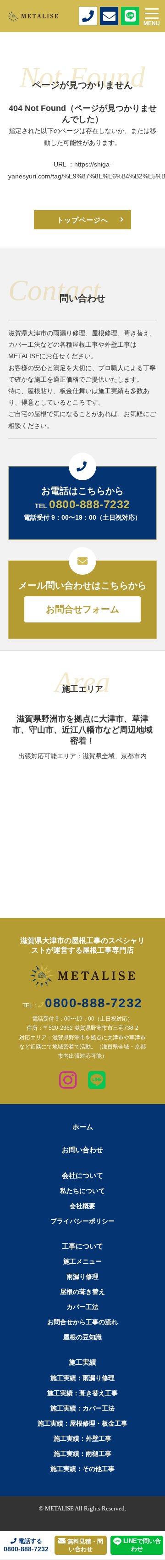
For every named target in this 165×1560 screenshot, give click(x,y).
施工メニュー (82, 1261)
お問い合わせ (82, 1150)
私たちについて (82, 1190)
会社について (82, 1175)
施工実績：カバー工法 (82, 1408)
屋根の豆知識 (82, 1337)
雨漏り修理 (82, 1276)
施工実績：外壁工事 (82, 1438)
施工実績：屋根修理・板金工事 (82, 1423)
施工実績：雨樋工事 (82, 1453)
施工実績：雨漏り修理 (82, 1378)
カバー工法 (82, 1306)
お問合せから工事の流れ (82, 1322)
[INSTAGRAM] (68, 1084)
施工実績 (82, 1362)
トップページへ (82, 220)
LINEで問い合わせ (141, 1545)
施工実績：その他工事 (82, 1468)
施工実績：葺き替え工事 (82, 1393)
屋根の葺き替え (82, 1291)
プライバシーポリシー (82, 1221)
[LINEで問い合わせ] (97, 1084)
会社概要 (82, 1206)
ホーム (82, 1127)
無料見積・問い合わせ (84, 1545)
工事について (82, 1246)
